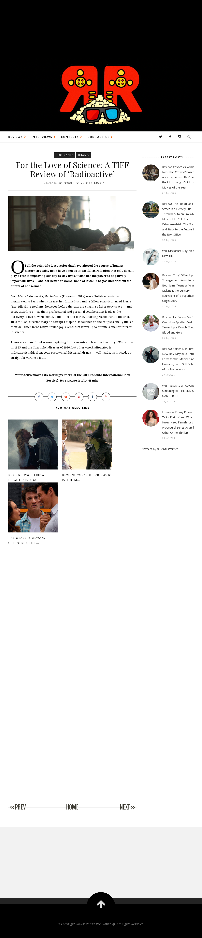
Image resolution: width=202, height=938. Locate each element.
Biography (64, 155)
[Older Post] (121, 811)
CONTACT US (99, 137)
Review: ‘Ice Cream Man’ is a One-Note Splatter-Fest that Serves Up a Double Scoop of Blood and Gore (181, 324)
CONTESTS (70, 137)
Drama (83, 155)
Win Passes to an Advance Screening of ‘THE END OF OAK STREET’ (179, 391)
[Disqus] (72, 615)
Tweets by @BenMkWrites (160, 449)
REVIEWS (16, 137)
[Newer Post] (24, 811)
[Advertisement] (101, 27)
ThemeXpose (101, 932)
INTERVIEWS (42, 137)
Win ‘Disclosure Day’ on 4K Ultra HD (179, 253)
